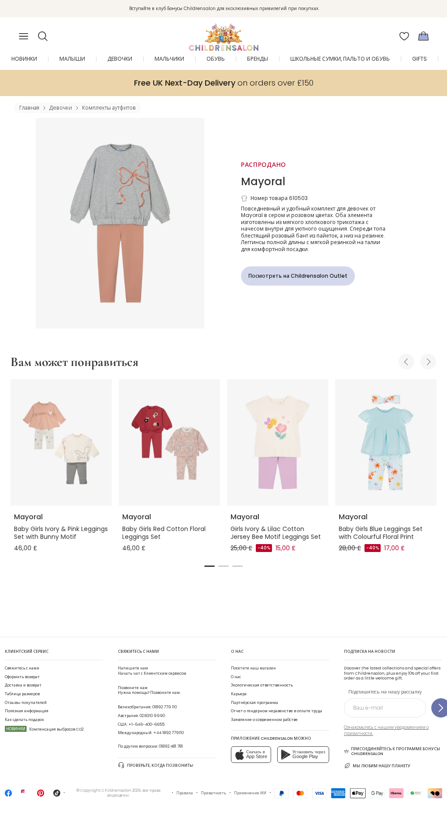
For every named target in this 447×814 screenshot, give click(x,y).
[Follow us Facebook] (8, 795)
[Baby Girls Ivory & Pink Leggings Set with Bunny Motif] (61, 442)
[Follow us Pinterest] (40, 795)
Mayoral (263, 181)
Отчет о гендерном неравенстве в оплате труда (276, 711)
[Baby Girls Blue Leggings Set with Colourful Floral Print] (386, 442)
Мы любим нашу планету (381, 766)
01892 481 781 (171, 746)
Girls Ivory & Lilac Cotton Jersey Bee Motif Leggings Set (275, 533)
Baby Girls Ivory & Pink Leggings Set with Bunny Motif (61, 533)
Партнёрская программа (254, 702)
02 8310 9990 (152, 715)
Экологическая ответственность (262, 685)
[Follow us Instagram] (24, 795)
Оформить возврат (22, 676)
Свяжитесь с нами (22, 668)
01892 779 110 (164, 707)
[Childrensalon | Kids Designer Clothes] (223, 33)
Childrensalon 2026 (121, 790)
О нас (236, 676)
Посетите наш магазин (253, 668)
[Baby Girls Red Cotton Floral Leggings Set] (169, 442)
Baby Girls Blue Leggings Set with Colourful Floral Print (381, 533)
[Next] (428, 361)
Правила (184, 793)
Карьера (239, 694)
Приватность (213, 793)
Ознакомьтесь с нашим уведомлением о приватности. (386, 730)
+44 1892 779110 (168, 732)
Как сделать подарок (24, 719)
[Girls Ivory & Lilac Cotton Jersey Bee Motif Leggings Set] (277, 442)
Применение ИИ (250, 793)
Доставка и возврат (23, 685)
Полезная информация (26, 711)
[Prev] (406, 361)
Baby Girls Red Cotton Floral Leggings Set (164, 533)
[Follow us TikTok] (56, 795)
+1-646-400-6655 (146, 724)
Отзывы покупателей (26, 702)
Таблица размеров (22, 694)
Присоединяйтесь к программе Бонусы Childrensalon (395, 751)
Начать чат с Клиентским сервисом (152, 671)
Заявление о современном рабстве (264, 719)
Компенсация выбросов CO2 (44, 729)
